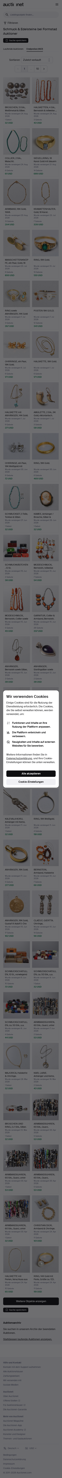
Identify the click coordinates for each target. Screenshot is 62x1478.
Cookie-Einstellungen (31, 781)
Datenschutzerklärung (19, 758)
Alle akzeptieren (31, 773)
